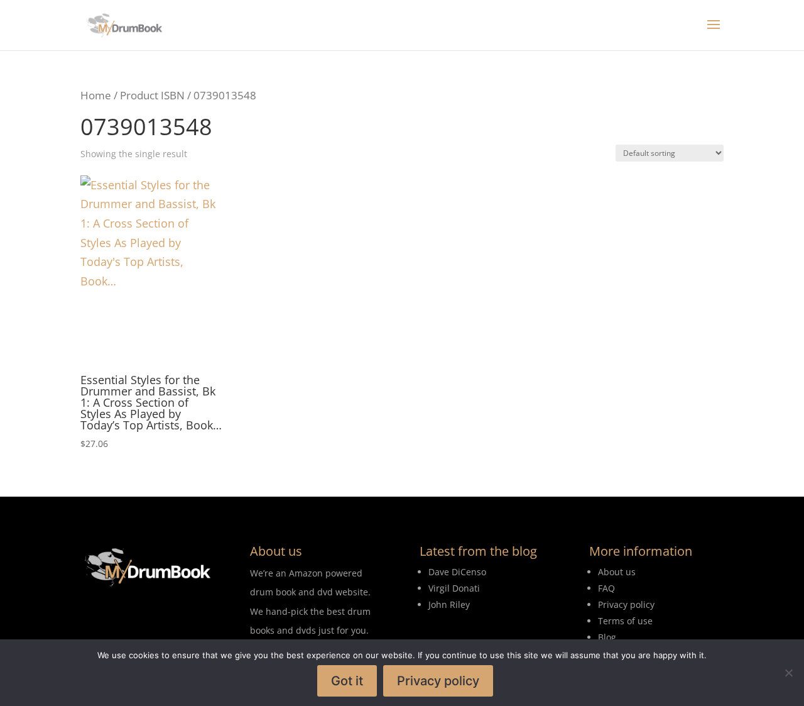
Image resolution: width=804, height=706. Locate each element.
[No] (788, 672)
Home (95, 95)
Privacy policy (438, 680)
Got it (347, 680)
